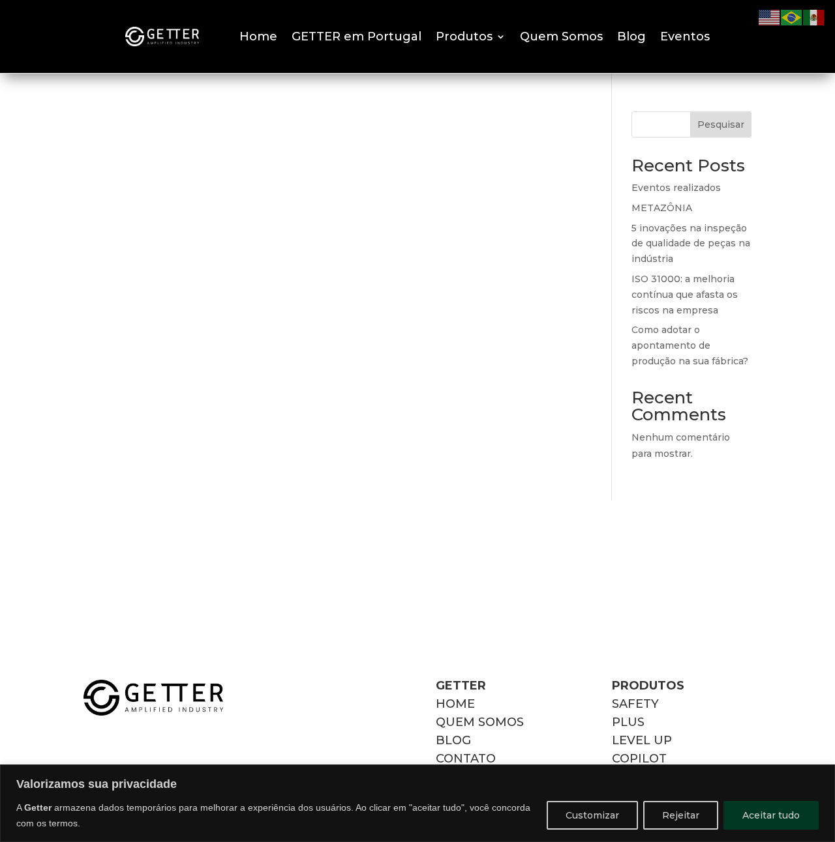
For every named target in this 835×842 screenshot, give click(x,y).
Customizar (592, 815)
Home (258, 36)
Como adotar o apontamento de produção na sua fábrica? (689, 345)
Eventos (685, 36)
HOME (455, 704)
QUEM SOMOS (480, 722)
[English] (770, 17)
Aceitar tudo (771, 815)
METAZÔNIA (661, 208)
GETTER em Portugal (356, 36)
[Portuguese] (792, 17)
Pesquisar (720, 124)
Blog (631, 36)
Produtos (464, 36)
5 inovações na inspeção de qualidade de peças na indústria (690, 243)
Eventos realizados (676, 188)
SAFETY (635, 704)
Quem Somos (561, 36)
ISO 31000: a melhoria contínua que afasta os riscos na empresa (684, 294)
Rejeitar (680, 815)
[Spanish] (814, 17)
